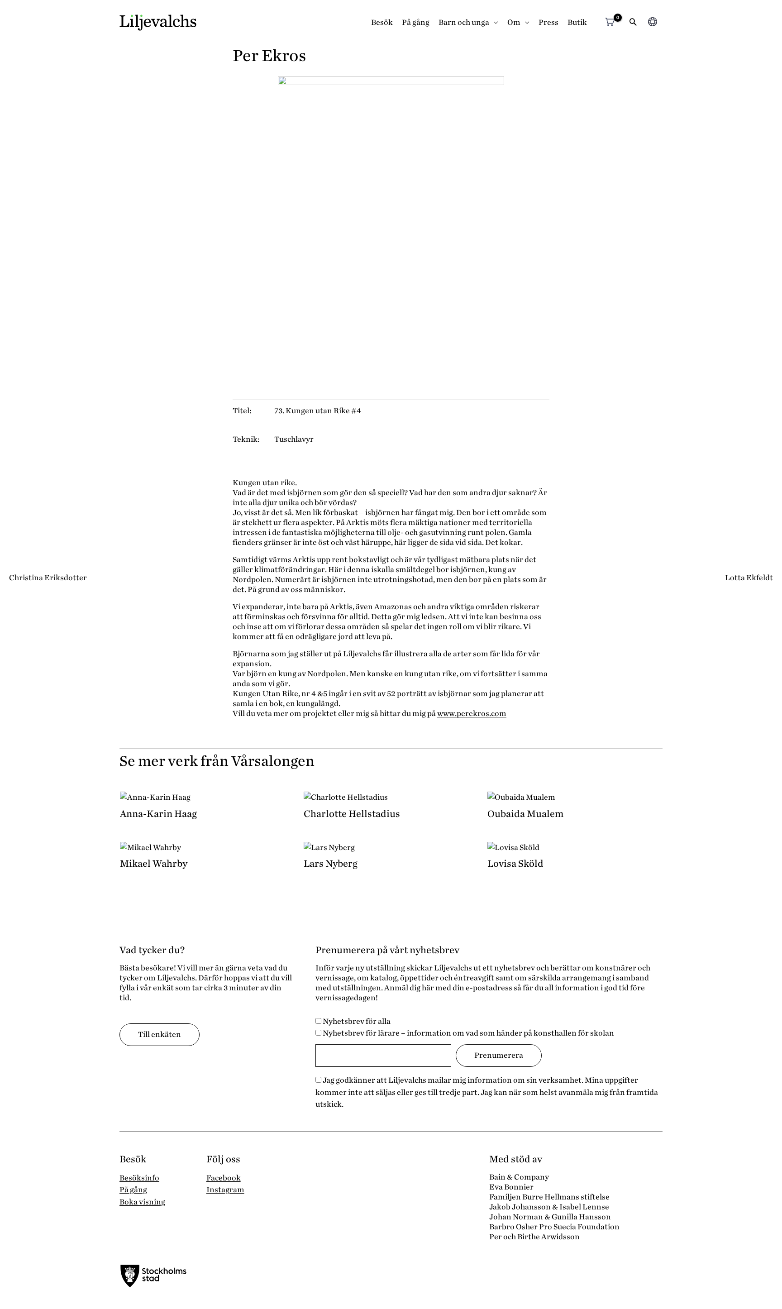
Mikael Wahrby (153, 863)
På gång (415, 22)
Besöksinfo (139, 1178)
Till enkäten (159, 1034)
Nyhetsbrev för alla (356, 1021)
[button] (633, 23)
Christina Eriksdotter (48, 577)
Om (513, 22)
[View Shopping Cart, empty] (610, 23)
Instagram (225, 1189)
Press (548, 22)
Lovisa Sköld (515, 863)
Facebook (223, 1178)
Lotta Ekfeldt (749, 577)
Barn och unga (464, 22)
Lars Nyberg (331, 863)
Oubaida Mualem (525, 813)
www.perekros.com (471, 713)
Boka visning (142, 1202)
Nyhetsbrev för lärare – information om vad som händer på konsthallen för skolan (467, 1033)
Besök (382, 22)
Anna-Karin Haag (158, 813)
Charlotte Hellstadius (352, 813)
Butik (577, 22)
